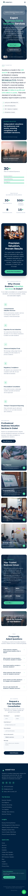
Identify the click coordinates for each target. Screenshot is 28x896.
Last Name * (17, 715)
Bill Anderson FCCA (9, 80)
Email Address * (7, 722)
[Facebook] (13, 783)
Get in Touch (13, 45)
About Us (4, 845)
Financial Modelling (7, 807)
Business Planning (6, 814)
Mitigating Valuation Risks (8, 829)
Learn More (8, 602)
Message (6, 740)
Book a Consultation (9, 877)
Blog (3, 859)
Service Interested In (8, 734)
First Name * (6, 715)
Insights (4, 861)
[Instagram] (6, 783)
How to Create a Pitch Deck (9, 832)
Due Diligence (5, 802)
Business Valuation (6, 800)
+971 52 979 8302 (8, 786)
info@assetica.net (8, 789)
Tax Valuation (5, 809)
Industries (4, 850)
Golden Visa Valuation (7, 852)
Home (3, 843)
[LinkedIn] (3, 783)
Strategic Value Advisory (8, 811)
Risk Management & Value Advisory (11, 825)
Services (4, 847)
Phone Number (7, 728)
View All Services (7, 441)
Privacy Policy (5, 866)
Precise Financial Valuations (9, 834)
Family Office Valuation (7, 854)
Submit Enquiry (14, 753)
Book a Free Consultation (14, 271)
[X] (10, 783)
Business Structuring (7, 804)
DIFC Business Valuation (8, 857)
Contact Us (4, 864)
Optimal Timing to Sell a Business (10, 827)
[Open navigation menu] (25, 2)
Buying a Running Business (8, 822)
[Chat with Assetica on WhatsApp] (24, 892)
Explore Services (14, 49)
